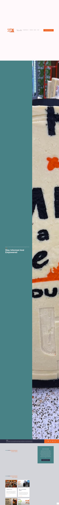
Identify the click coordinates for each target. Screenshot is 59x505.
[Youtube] (52, 441)
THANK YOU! (9, 489)
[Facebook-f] (50, 441)
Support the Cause (19, 30)
